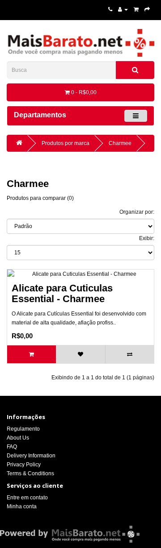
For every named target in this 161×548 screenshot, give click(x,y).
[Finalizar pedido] (147, 9)
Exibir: (146, 238)
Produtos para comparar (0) (40, 198)
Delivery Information (31, 456)
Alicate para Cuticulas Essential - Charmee (62, 293)
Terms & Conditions (30, 473)
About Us (18, 438)
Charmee (120, 143)
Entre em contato (27, 497)
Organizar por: (136, 212)
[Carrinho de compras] (136, 9)
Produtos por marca (65, 143)
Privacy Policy (24, 464)
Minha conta (22, 506)
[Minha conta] (123, 9)
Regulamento (23, 429)
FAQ (12, 447)
